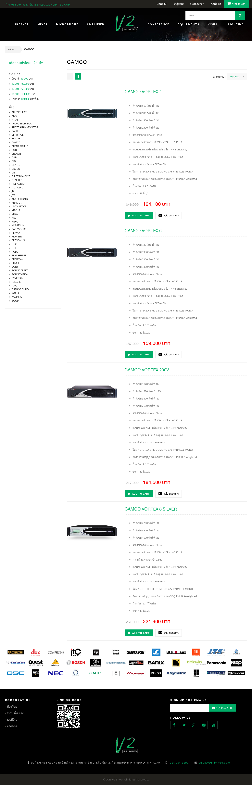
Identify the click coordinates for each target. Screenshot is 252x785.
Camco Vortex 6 (143, 230)
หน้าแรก (12, 50)
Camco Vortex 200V (147, 370)
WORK (15, 293)
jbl (13, 191)
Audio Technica (22, 123)
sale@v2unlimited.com (53, 5)
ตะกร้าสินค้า (238, 4)
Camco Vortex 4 (143, 91)
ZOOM (15, 300)
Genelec (17, 180)
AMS (14, 116)
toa (14, 285)
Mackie (16, 210)
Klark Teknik (20, 199)
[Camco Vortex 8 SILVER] (92, 530)
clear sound (20, 146)
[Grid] (70, 76)
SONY (15, 266)
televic (16, 282)
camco (16, 142)
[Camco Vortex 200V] (92, 391)
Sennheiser (19, 255)
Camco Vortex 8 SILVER (151, 509)
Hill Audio (18, 183)
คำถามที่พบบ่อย (15, 713)
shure (16, 263)
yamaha (17, 296)
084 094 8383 (20, 5)
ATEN (15, 119)
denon (16, 165)
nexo (15, 221)
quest (16, 248)
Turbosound (20, 289)
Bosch (16, 138)
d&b (14, 157)
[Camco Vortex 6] (92, 252)
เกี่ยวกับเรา (12, 706)
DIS (14, 172)
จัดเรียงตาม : (219, 77)
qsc (14, 244)
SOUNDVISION (20, 274)
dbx (14, 161)
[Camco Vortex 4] (92, 113)
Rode (15, 251)
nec (14, 217)
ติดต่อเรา (12, 726)
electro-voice (21, 176)
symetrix (17, 278)
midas (15, 214)
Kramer (16, 202)
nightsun (18, 225)
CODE (15, 150)
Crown (16, 153)
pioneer (17, 236)
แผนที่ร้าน (12, 719)
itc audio (17, 187)
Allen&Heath (20, 112)
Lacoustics (19, 206)
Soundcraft (20, 270)
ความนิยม (234, 77)
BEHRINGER (18, 134)
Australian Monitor (25, 127)
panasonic (19, 229)
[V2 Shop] (125, 23)
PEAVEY (16, 232)
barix (15, 131)
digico (16, 169)
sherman (17, 259)
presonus (18, 240)
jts (13, 195)
